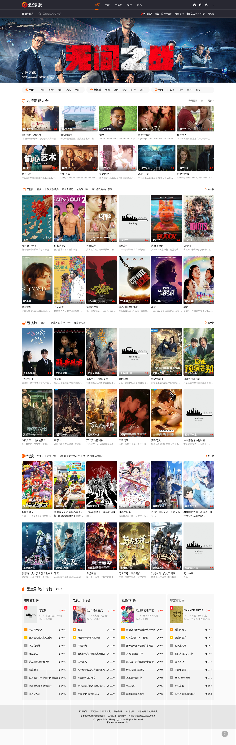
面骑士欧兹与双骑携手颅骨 (139, 645)
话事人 (57, 440)
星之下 (154, 307)
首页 (97, 4)
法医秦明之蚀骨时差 (194, 440)
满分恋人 (156, 440)
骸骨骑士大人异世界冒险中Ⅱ (37, 573)
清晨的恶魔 (92, 307)
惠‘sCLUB (180, 661)
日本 (172, 89)
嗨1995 (67, 322)
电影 (107, 4)
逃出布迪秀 (157, 245)
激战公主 (33, 653)
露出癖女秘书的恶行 (102, 189)
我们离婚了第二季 (184, 653)
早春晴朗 (123, 440)
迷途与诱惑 (144, 134)
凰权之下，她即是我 (97, 379)
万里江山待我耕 (94, 440)
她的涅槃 (123, 379)
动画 (77, 89)
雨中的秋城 (183, 174)
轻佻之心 (123, 245)
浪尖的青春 (67, 134)
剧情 (51, 89)
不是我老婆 (34, 645)
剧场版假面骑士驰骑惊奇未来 (140, 629)
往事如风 (82, 661)
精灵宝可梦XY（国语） (137, 637)
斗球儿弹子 (28, 512)
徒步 (186, 307)
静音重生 (26, 307)
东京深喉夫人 (36, 629)
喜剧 (60, 89)
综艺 (139, 4)
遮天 (56, 573)
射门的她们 (180, 629)
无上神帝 (188, 573)
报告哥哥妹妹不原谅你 (89, 637)
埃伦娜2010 (82, 189)
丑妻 (80, 629)
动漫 (129, 4)
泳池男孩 (55, 322)
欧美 (124, 89)
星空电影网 (32, 5)
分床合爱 (59, 307)
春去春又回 (79, 322)
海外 (189, 89)
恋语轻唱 (51, 456)
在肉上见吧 (180, 645)
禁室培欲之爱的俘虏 (39, 661)
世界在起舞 (125, 512)
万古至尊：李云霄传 (129, 573)
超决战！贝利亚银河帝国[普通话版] (143, 661)
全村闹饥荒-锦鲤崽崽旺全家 (91, 653)
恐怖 (68, 89)
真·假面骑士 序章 (134, 653)
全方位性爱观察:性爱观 (40, 637)
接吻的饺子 (105, 174)
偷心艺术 (26, 174)
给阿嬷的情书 (29, 245)
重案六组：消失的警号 (34, 440)
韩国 (142, 89)
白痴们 (187, 245)
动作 (43, 89)
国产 (133, 89)
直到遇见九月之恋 (31, 134)
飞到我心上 (28, 379)
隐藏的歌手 (180, 637)
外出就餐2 (59, 245)
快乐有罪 (65, 174)
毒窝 (101, 134)
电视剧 (118, 4)
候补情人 (182, 134)
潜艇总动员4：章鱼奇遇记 (60, 189)
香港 (116, 89)
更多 (210, 100)
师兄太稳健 (157, 379)
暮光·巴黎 (143, 174)
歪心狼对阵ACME (128, 307)
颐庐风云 (59, 379)
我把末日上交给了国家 (163, 573)
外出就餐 (91, 245)
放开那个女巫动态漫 (70, 456)
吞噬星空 (91, 573)
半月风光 (82, 645)
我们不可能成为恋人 (93, 456)
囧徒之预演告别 (192, 379)
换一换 (209, 189)
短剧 (107, 89)
